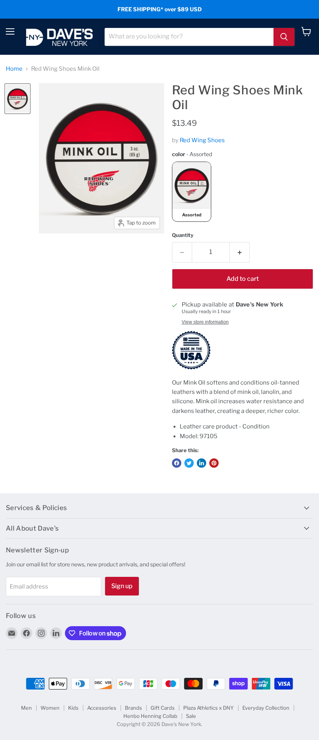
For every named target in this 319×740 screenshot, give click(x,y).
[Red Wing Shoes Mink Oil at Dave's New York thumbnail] (17, 98)
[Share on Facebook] (176, 463)
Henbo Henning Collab (150, 716)
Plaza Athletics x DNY (208, 708)
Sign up (122, 586)
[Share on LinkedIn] (201, 463)
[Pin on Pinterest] (214, 463)
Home (14, 69)
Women (50, 708)
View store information (205, 322)
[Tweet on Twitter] (189, 463)
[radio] (191, 192)
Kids (73, 708)
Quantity (182, 235)
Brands (133, 708)
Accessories (101, 708)
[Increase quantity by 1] (240, 252)
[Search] (283, 37)
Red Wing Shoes (202, 140)
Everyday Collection (265, 708)
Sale (191, 716)
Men (26, 708)
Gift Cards (163, 708)
